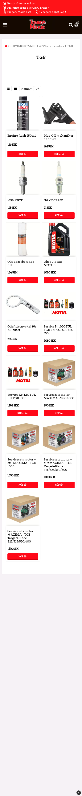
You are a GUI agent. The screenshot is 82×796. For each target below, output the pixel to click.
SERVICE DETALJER (23, 46)
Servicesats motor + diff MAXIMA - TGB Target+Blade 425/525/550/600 (58, 465)
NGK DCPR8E (53, 200)
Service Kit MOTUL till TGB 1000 (21, 396)
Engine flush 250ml (21, 135)
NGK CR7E (15, 200)
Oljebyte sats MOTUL (53, 263)
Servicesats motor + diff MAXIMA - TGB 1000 (21, 463)
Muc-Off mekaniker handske (58, 137)
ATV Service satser (51, 46)
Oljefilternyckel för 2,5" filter (21, 328)
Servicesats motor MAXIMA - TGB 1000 (59, 396)
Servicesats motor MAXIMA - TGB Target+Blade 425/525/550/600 (20, 536)
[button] (76, 24)
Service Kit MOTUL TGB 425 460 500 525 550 (58, 330)
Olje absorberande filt (20, 263)
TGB (70, 46)
